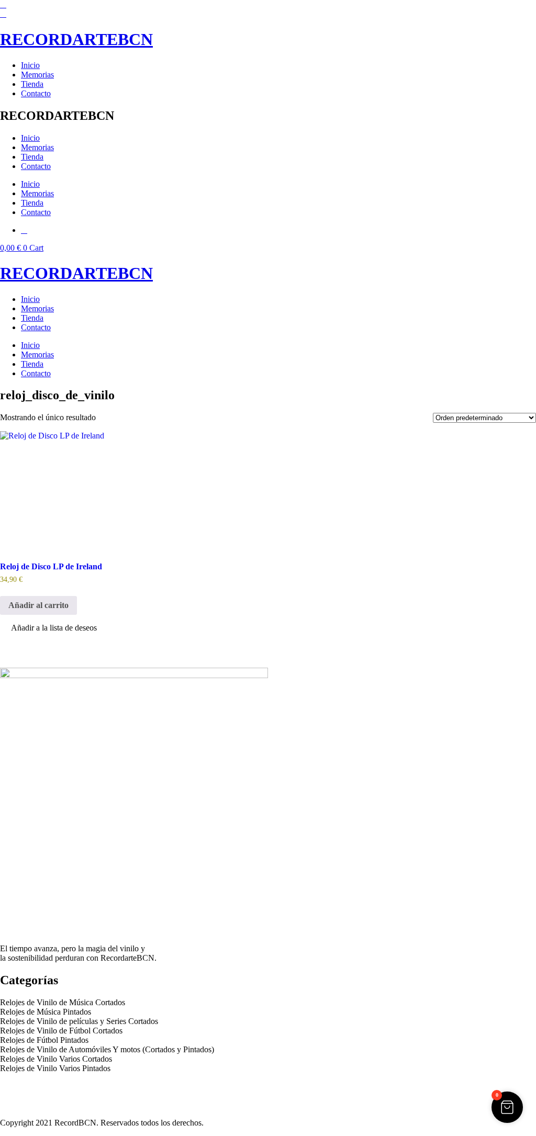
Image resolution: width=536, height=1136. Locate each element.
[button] (48, 628)
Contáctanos (20, 1104)
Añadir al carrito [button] (38, 605)
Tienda (32, 84)
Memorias (37, 74)
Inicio (30, 65)
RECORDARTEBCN (76, 39)
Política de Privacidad (36, 1086)
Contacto (36, 93)
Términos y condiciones (39, 1095)
